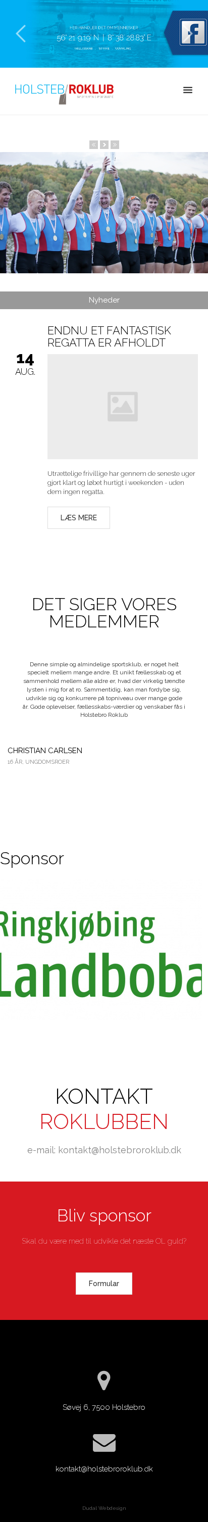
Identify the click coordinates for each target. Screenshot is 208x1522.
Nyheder (104, 300)
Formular (104, 1284)
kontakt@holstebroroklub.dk (104, 1469)
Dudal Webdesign (104, 1508)
